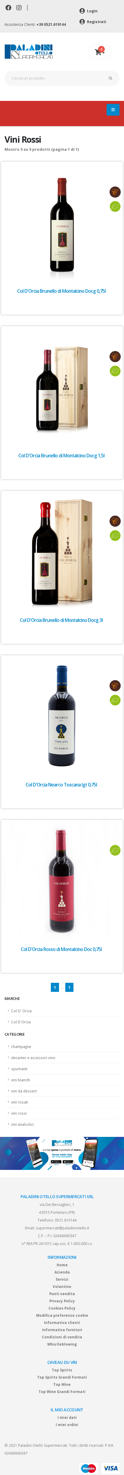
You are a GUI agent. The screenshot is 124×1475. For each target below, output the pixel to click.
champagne (21, 1046)
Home (62, 1264)
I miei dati (67, 1417)
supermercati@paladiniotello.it (62, 1227)
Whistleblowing (62, 1344)
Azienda (62, 1272)
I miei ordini (67, 1424)
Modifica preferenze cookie (62, 1315)
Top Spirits (62, 1369)
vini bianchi (20, 1079)
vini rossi (19, 1113)
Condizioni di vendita (62, 1336)
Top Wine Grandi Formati (62, 1391)
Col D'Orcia (21, 1021)
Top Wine (62, 1384)
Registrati (96, 21)
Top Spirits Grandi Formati (62, 1377)
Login (92, 10)
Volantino (62, 1286)
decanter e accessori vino (33, 1057)
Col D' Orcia (21, 1010)
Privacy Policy (62, 1300)
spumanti (19, 1068)
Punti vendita (62, 1293)
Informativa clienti (62, 1322)
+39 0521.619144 (51, 24)
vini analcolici (22, 1124)
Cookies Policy (62, 1308)
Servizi (62, 1279)
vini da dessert (24, 1091)
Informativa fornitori (62, 1329)
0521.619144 (66, 1220)
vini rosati (19, 1102)
